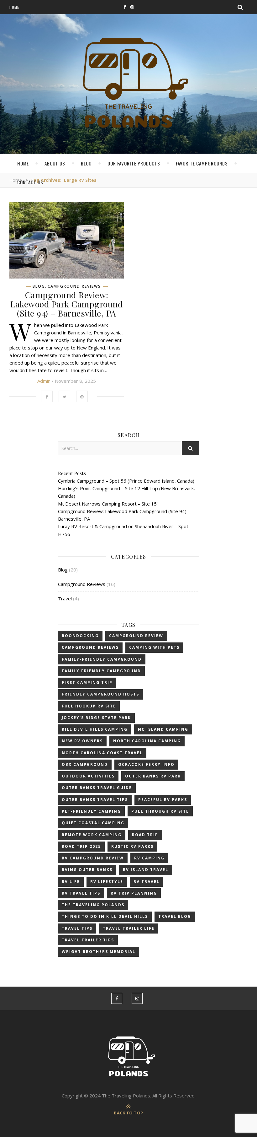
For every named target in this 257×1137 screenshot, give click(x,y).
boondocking (80, 635)
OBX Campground (85, 764)
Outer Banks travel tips (95, 799)
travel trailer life (129, 928)
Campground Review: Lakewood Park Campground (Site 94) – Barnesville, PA (66, 304)
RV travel (147, 881)
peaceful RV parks (162, 799)
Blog (86, 163)
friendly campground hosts (100, 694)
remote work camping (92, 834)
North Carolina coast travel (102, 752)
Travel (65, 598)
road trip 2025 (81, 846)
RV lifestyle (106, 881)
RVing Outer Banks (87, 869)
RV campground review (93, 858)
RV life (71, 881)
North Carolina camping (147, 741)
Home (14, 7)
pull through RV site (160, 811)
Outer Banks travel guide (97, 787)
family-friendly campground (102, 659)
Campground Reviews (74, 286)
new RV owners (82, 741)
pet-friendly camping (91, 811)
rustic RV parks (132, 846)
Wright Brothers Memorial (98, 951)
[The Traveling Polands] (128, 84)
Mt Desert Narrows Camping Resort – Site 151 (109, 504)
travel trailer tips (88, 940)
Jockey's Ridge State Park (96, 717)
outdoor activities (88, 776)
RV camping (149, 858)
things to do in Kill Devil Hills (105, 916)
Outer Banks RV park (153, 776)
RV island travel (145, 869)
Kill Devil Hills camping (95, 729)
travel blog (174, 916)
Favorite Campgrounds (202, 163)
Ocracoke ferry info (146, 764)
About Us (55, 163)
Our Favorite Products (134, 163)
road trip (145, 834)
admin (43, 381)
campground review (136, 635)
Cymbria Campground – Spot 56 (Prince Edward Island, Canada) (126, 481)
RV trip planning (134, 893)
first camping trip (87, 682)
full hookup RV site (89, 706)
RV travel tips (81, 893)
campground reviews (90, 647)
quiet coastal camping (93, 823)
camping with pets (154, 647)
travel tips (77, 928)
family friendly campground (101, 671)
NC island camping (163, 729)
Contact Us (30, 182)
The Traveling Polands (93, 904)
